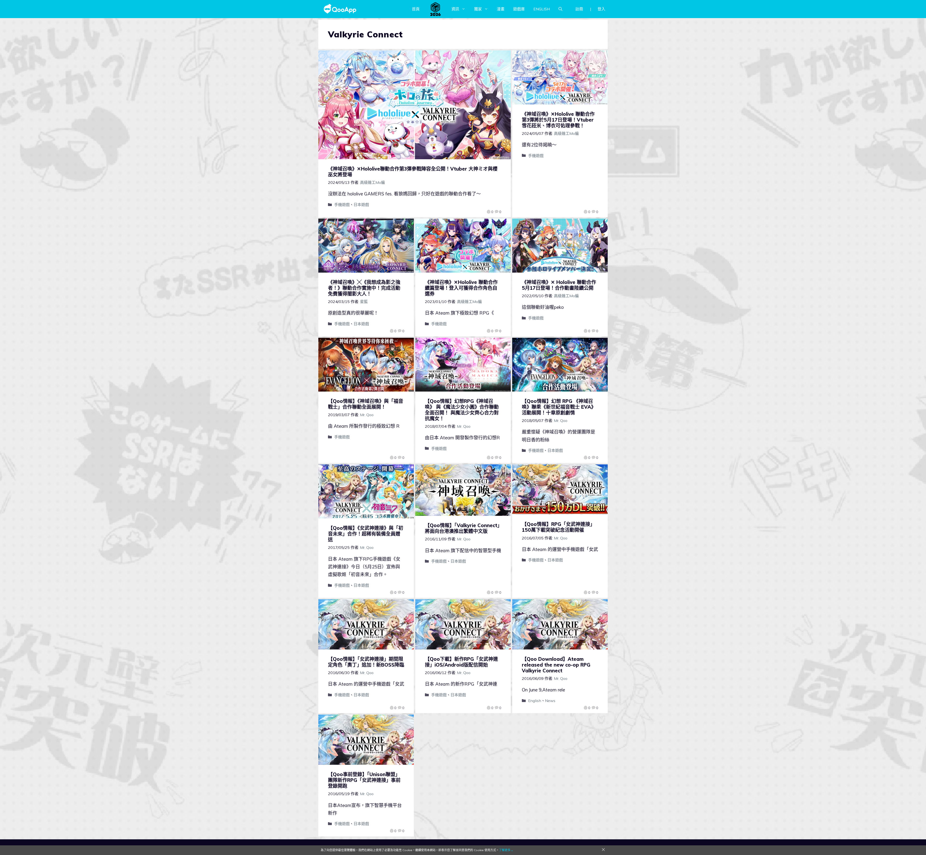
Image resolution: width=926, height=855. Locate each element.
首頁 (416, 9)
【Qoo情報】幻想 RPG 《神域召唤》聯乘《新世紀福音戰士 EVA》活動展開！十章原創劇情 (559, 407)
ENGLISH (541, 9)
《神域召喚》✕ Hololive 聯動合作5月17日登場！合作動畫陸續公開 (559, 285)
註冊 (579, 9)
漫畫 (500, 9)
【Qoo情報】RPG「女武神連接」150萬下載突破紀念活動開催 (558, 527)
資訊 (455, 9)
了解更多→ (506, 850)
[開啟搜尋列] (560, 9)
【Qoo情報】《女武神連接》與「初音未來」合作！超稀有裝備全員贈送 (365, 534)
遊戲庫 (519, 9)
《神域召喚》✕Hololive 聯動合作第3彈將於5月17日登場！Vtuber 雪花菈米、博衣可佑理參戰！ (558, 120)
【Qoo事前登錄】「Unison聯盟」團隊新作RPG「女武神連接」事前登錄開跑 (364, 780)
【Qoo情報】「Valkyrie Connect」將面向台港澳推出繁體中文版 (462, 528)
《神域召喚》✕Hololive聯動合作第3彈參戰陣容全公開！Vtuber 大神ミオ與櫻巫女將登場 (412, 172)
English (534, 700)
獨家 (478, 9)
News (550, 700)
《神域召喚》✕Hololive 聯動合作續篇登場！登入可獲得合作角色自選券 (461, 288)
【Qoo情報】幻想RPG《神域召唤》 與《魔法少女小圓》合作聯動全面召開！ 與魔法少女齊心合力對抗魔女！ (462, 409)
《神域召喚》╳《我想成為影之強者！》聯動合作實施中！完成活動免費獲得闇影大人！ (364, 288)
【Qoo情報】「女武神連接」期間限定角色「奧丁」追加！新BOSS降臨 (366, 662)
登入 (601, 9)
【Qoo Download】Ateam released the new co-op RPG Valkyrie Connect (556, 665)
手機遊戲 (342, 204)
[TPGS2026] (435, 9)
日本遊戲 (361, 204)
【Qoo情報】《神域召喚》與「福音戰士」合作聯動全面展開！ (365, 404)
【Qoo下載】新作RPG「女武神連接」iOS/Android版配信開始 (461, 662)
